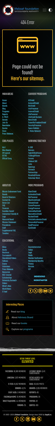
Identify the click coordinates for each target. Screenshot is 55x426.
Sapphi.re (48, 414)
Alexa (4, 247)
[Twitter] (35, 290)
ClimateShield (33, 203)
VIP (29, 269)
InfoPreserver (33, 109)
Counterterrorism (34, 247)
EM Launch (6, 153)
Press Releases (7, 134)
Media (30, 255)
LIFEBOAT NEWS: (35, 371)
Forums (31, 158)
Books (4, 250)
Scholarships (7, 278)
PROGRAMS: (33, 397)
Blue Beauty (6, 150)
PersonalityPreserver (35, 222)
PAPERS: (32, 401)
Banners (31, 150)
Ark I (4, 147)
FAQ (3, 206)
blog (22, 311)
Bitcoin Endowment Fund (11, 192)
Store (4, 131)
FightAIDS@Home (35, 153)
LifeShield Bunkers (35, 117)
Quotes (4, 128)
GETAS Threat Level (27, 361)
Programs (5, 111)
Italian (30, 250)
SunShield (32, 228)
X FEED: (11, 384)
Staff (4, 228)
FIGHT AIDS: (12, 392)
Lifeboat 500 (32, 161)
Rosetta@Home (34, 175)
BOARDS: (32, 388)
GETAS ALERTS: (34, 378)
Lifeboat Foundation (21, 414)
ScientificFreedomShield (37, 123)
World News (6, 289)
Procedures (6, 225)
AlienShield (32, 192)
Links (30, 164)
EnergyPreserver (34, 208)
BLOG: (31, 384)
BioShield (31, 106)
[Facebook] (30, 290)
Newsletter (6, 125)
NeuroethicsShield (35, 214)
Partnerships (33, 172)
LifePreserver (33, 114)
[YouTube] (45, 290)
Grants (4, 264)
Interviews (6, 266)
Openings (31, 167)
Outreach (31, 170)
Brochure (5, 253)
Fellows (5, 261)
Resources (6, 272)
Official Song (7, 158)
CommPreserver (34, 206)
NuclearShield (33, 217)
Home (4, 100)
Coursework (6, 255)
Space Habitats (33, 128)
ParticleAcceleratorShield (37, 219)
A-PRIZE (5, 117)
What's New (6, 286)
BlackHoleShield (34, 200)
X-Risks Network (34, 131)
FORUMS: (20, 405)
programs (28, 329)
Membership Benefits (36, 261)
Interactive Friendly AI (10, 214)
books (24, 323)
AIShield (31, 100)
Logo (4, 217)
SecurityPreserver (34, 125)
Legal (30, 253)
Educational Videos (9, 258)
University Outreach (9, 280)
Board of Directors (9, 197)
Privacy (31, 264)
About (4, 103)
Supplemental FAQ (9, 231)
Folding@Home (34, 156)
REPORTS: (32, 392)
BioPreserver (33, 197)
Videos (4, 283)
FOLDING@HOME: (10, 397)
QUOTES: (32, 405)
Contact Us (6, 200)
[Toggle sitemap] (44, 10)
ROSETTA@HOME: (9, 401)
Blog (4, 109)
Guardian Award (8, 211)
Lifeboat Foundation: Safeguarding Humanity (20, 10)
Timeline (5, 233)
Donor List (6, 203)
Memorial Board (8, 219)
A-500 (30, 147)
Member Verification (35, 258)
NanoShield (32, 120)
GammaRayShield (34, 211)
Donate (4, 120)
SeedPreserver (33, 225)
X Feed (4, 292)
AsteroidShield (33, 103)
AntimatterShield (34, 194)
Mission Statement (9, 222)
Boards (4, 106)
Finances (5, 208)
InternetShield (33, 111)
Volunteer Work (34, 178)
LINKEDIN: (10, 378)
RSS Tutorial (6, 275)
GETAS (4, 156)
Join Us (5, 123)
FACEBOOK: (9, 371)
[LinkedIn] (40, 290)
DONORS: (18, 388)
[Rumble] (50, 290)
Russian (31, 266)
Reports (5, 114)
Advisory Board (25, 317)
